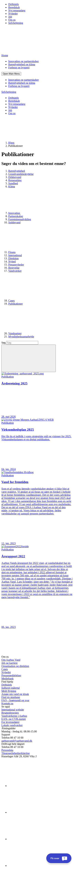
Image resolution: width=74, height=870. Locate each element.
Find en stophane (10, 697)
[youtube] (34, 865)
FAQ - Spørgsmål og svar (15, 700)
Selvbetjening (15, 22)
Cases (11, 300)
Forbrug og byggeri (18, 67)
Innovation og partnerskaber (23, 61)
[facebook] (34, 812)
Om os (11, 19)
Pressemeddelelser (11, 675)
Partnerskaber (15, 216)
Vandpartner (15, 333)
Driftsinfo (13, 4)
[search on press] (28, 358)
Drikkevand (14, 177)
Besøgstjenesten (10, 712)
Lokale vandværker (12, 725)
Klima (11, 186)
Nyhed (12, 261)
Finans (11, 252)
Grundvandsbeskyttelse (21, 174)
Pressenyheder (16, 264)
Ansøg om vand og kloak (15, 694)
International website (12, 709)
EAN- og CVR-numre (13, 719)
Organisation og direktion (15, 666)
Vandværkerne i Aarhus (14, 715)
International (15, 255)
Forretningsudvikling (19, 219)
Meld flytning (8, 690)
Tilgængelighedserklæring (15, 753)
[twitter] (34, 838)
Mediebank (7, 678)
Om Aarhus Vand (10, 659)
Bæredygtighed (16, 170)
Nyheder (13, 13)
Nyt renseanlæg (16, 10)
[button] (11, 74)
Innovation (14, 213)
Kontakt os (7, 703)
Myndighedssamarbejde (21, 336)
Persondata (7, 750)
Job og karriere (9, 662)
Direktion (13, 258)
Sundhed (13, 183)
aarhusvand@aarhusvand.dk (16, 740)
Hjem (11, 142)
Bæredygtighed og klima (21, 64)
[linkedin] (34, 785)
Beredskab (14, 7)
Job (10, 16)
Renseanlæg (15, 180)
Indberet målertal (10, 687)
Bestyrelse (13, 267)
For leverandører (10, 722)
